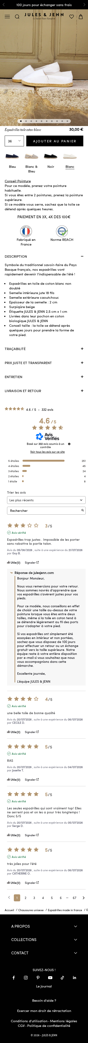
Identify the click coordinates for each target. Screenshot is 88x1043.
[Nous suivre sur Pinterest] (38, 977)
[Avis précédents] (9, 897)
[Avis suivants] (84, 898)
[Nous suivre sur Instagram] (25, 977)
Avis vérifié (19, 532)
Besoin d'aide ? (44, 1000)
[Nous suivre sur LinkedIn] (74, 977)
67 (74, 898)
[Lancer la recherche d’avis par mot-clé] (82, 510)
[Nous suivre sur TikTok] (62, 977)
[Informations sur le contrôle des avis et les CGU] (69, 444)
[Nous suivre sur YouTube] (50, 977)
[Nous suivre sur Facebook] (13, 977)
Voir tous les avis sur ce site (47, 451)
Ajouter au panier (55, 141)
